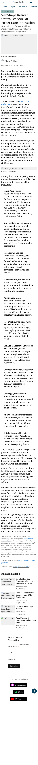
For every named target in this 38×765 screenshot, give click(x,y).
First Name (11, 653)
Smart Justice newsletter (21, 567)
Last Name (11, 659)
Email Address (13, 647)
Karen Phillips (11, 61)
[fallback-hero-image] (8, 582)
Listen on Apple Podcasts (18, 685)
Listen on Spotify (18, 692)
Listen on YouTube (18, 699)
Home (5, 7)
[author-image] (3, 61)
